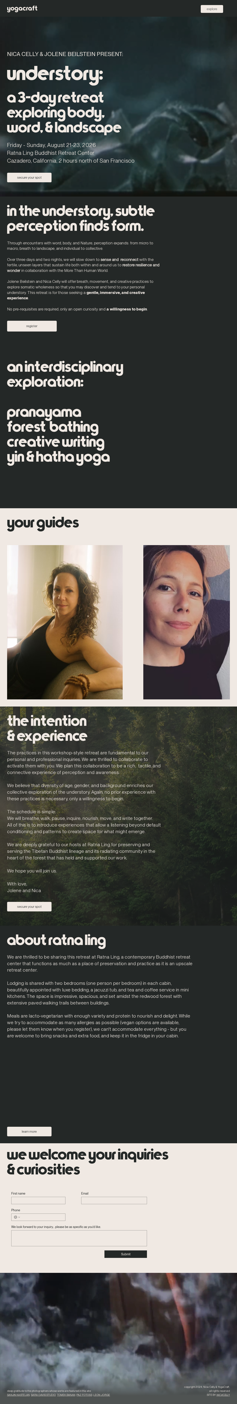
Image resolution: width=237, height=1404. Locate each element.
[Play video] (117, 700)
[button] (168, 662)
